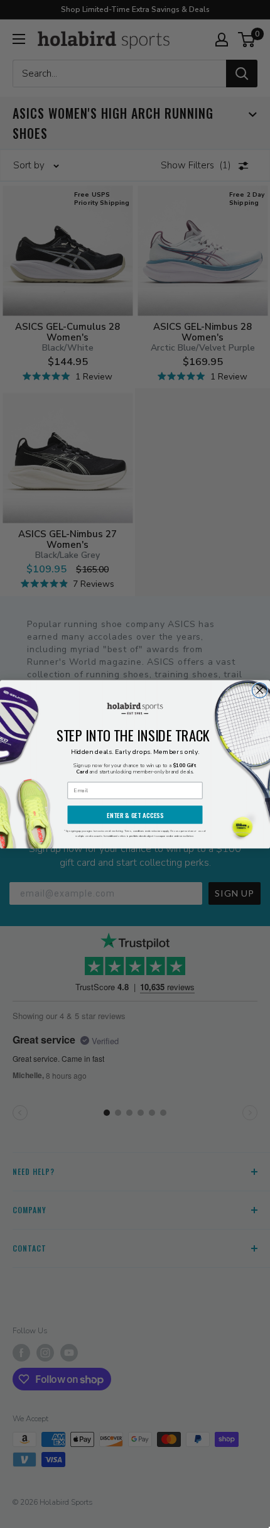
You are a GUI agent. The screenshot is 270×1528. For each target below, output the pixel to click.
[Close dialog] (259, 689)
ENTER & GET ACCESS (135, 814)
